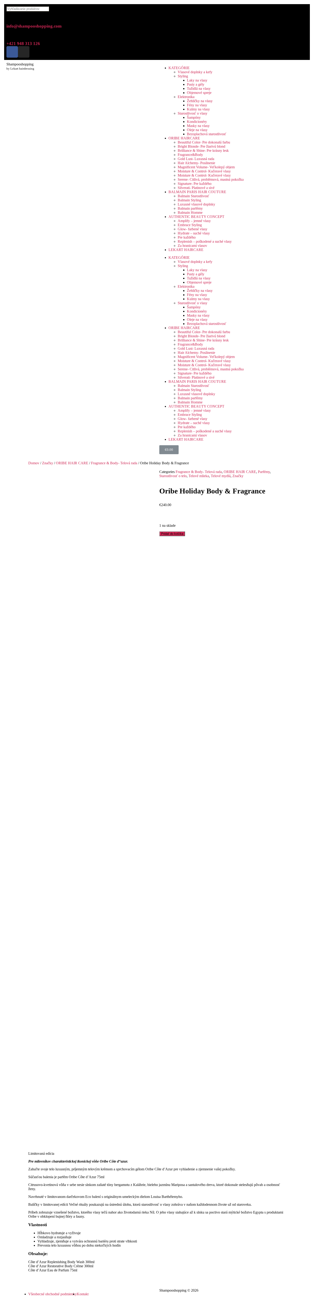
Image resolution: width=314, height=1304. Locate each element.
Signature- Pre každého (194, 184)
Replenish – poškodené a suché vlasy (205, 241)
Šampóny (194, 117)
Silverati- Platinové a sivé (196, 188)
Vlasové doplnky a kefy (195, 72)
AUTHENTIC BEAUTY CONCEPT (196, 217)
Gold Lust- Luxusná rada (196, 159)
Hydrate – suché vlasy (194, 233)
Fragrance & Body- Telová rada (114, 463)
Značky (47, 463)
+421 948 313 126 (23, 43)
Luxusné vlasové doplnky (196, 204)
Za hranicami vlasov (192, 246)
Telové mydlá (221, 476)
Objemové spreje (199, 93)
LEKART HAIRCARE (185, 250)
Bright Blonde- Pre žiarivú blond (201, 146)
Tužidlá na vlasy (199, 88)
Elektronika (186, 97)
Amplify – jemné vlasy (194, 221)
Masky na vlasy (198, 126)
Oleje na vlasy (197, 130)
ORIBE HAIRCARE (184, 138)
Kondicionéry (197, 122)
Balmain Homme (190, 212)
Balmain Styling (189, 200)
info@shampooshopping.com (34, 26)
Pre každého (187, 237)
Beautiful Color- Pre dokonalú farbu (204, 142)
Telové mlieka (198, 476)
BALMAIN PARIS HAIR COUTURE (197, 192)
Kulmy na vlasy (198, 109)
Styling (183, 76)
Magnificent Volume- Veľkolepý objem (206, 167)
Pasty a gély (195, 84)
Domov (33, 463)
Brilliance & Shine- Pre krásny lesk (203, 150)
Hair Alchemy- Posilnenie (196, 163)
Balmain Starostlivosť (193, 196)
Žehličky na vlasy (200, 101)
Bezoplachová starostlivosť (206, 134)
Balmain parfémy (190, 208)
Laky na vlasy (197, 80)
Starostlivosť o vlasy (192, 113)
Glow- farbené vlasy (192, 229)
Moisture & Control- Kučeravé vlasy (204, 171)
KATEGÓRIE (179, 68)
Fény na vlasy (197, 105)
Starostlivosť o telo (173, 476)
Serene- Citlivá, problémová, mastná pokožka (211, 179)
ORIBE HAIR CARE (72, 463)
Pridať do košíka (172, 533)
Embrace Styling (190, 225)
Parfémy (264, 472)
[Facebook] (12, 52)
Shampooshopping (20, 64)
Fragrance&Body (190, 155)
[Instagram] (23, 52)
